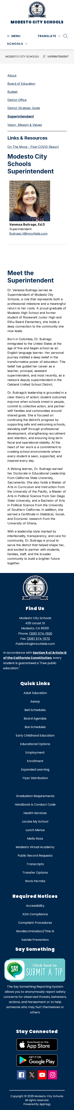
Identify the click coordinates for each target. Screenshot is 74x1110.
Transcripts (35, 864)
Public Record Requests (35, 855)
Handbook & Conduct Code (35, 804)
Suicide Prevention (35, 940)
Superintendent (58, 56)
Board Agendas (35, 718)
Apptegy (45, 1104)
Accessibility (35, 906)
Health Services (35, 813)
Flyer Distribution (35, 778)
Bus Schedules (35, 727)
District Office (17, 100)
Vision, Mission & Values (24, 125)
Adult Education (35, 693)
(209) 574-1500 (40, 633)
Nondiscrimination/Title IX (35, 931)
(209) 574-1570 (38, 639)
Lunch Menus (35, 830)
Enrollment (35, 761)
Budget (12, 92)
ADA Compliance (35, 914)
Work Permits (35, 881)
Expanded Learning (35, 769)
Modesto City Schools (22, 56)
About (11, 75)
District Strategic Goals (23, 108)
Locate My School (35, 821)
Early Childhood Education (35, 735)
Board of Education (21, 83)
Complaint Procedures (35, 923)
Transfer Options (35, 872)
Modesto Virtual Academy (35, 847)
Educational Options (35, 744)
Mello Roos (35, 838)
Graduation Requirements (35, 796)
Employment (35, 752)
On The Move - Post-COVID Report (33, 147)
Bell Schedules (35, 710)
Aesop (35, 701)
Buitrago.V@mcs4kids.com (28, 233)
